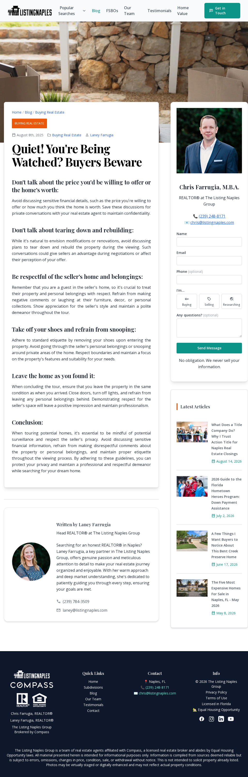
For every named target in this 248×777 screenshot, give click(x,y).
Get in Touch (217, 10)
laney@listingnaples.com (85, 610)
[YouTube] (231, 719)
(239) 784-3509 (76, 601)
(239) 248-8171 (212, 216)
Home (17, 112)
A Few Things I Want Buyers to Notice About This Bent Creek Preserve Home (224, 545)
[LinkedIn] (221, 719)
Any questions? (197, 315)
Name (182, 233)
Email (181, 252)
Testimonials (159, 10)
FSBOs (112, 10)
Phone (190, 271)
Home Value (183, 10)
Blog (96, 10)
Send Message (209, 348)
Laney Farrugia (101, 135)
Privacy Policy (216, 692)
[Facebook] (202, 719)
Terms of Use (216, 698)
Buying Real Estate (49, 112)
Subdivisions (93, 687)
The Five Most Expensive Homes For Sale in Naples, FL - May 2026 (225, 594)
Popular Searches (66, 10)
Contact (93, 710)
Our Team (129, 10)
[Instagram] (211, 719)
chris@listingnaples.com (212, 222)
